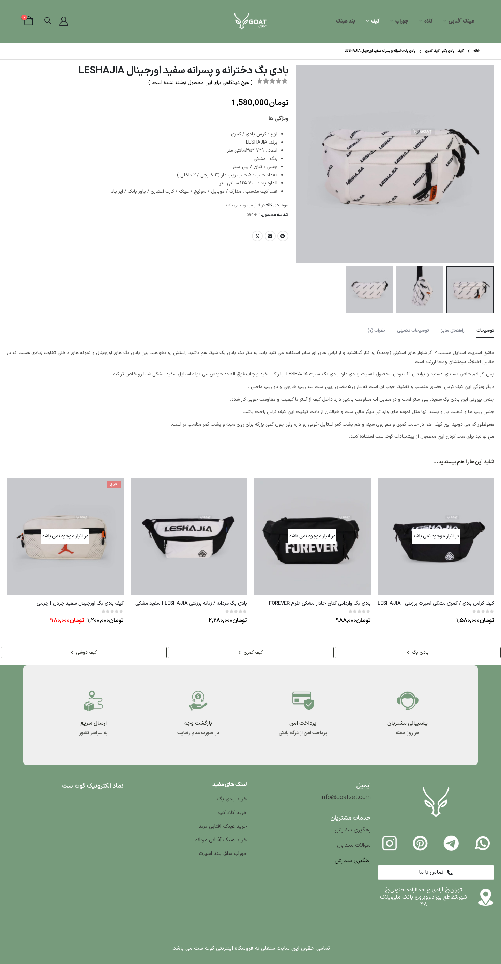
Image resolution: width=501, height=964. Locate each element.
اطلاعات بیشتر (389, 489)
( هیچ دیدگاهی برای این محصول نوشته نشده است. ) (200, 82)
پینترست (282, 236)
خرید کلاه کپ (232, 813)
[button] (48, 21)
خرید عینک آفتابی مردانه (221, 840)
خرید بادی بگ (232, 799)
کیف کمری (252, 652)
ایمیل (270, 236)
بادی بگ (420, 652)
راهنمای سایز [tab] (453, 330)
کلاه (428, 21)
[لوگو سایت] (251, 21)
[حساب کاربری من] (63, 21)
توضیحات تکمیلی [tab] (413, 330)
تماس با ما (432, 872)
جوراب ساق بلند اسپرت (223, 854)
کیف (375, 21)
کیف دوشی (86, 652)
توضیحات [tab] (485, 330)
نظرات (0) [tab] (376, 330)
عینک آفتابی (461, 21)
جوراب (402, 21)
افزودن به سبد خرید (142, 489)
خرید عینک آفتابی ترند (223, 826)
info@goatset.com (345, 797)
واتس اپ (257, 236)
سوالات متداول (354, 845)
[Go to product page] (189, 536)
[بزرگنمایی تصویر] (436, 787)
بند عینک (345, 21)
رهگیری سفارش (353, 830)
